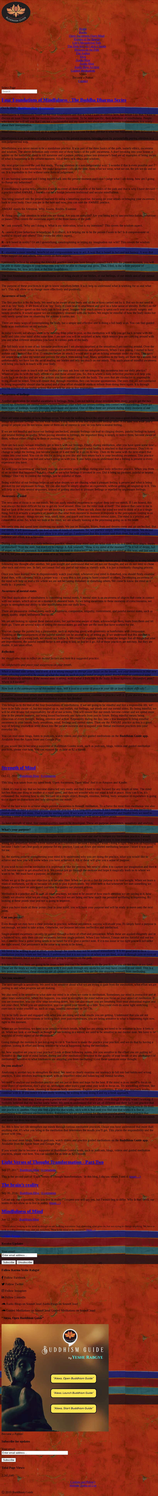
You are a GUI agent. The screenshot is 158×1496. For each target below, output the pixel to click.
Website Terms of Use (83, 1485)
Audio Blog (83, 60)
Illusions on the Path (86, 49)
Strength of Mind (19, 767)
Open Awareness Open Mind (86, 35)
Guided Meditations (83, 70)
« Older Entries (11, 1236)
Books (83, 32)
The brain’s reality (20, 1184)
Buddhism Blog (27, 108)
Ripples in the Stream (87, 39)
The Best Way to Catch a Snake (86, 46)
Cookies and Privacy (83, 1482)
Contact (83, 81)
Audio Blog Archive (86, 67)
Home (83, 29)
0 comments (47, 108)
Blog (83, 56)
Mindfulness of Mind (22, 1211)
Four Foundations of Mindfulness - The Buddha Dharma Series (64, 99)
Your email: (9, 1251)
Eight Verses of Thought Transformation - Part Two (53, 1161)
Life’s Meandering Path (86, 42)
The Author (83, 53)
